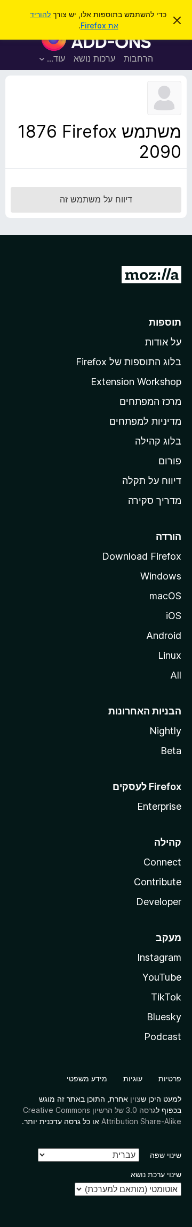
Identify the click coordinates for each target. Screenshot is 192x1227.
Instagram (159, 957)
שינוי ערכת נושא (156, 1174)
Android (163, 635)
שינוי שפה (165, 1155)
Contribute (157, 881)
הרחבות (138, 58)
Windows (160, 576)
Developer (158, 901)
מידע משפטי (87, 1078)
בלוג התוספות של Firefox (128, 361)
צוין (135, 1098)
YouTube (161, 977)
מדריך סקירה (154, 500)
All (175, 675)
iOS (173, 615)
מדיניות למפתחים (145, 421)
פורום (169, 460)
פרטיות (169, 1078)
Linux (169, 655)
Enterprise (159, 806)
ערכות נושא (94, 58)
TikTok (166, 997)
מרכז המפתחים (150, 401)
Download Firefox (141, 556)
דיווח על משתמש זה (96, 199)
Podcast (162, 1036)
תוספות (165, 322)
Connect (162, 862)
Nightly (165, 730)
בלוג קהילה (158, 441)
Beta (171, 750)
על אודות (163, 342)
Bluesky (164, 1016)
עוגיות (132, 1078)
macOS (165, 595)
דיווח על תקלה (151, 480)
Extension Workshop (136, 381)
